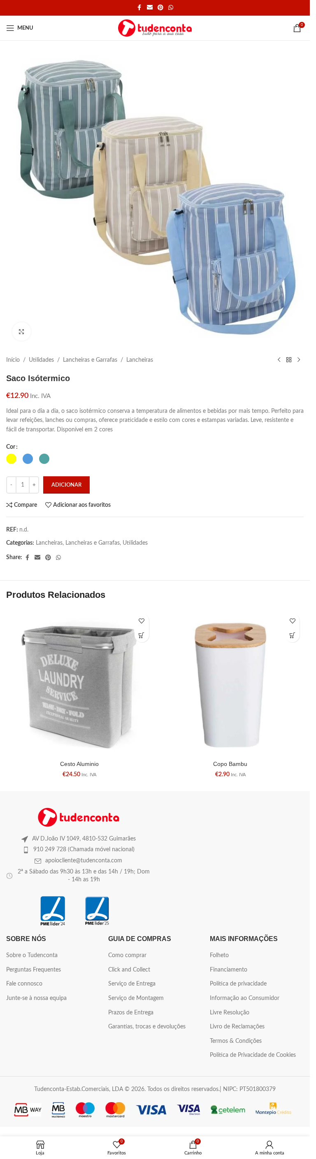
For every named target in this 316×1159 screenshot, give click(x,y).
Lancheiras (139, 360)
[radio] (11, 459)
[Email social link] (149, 8)
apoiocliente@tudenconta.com (83, 861)
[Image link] (78, 817)
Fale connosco (24, 984)
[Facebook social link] (139, 8)
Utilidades (41, 360)
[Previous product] (279, 360)
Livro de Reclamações (237, 1027)
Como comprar (127, 955)
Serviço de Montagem (136, 998)
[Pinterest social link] (160, 8)
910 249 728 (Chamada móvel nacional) (84, 849)
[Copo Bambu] (230, 682)
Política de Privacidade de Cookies (253, 1055)
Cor (10, 447)
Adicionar (66, 485)
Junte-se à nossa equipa (36, 998)
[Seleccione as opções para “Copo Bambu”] (292, 635)
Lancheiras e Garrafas (90, 360)
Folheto (219, 955)
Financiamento (228, 970)
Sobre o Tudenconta (32, 955)
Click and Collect (129, 970)
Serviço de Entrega (132, 984)
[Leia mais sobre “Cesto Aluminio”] (142, 635)
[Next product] (299, 360)
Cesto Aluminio (79, 764)
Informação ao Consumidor (244, 998)
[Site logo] (155, 28)
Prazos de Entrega (130, 1013)
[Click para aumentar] (21, 331)
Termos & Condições (236, 1041)
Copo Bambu (230, 764)
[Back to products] (289, 360)
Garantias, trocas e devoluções (147, 1027)
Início (13, 360)
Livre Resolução (229, 1013)
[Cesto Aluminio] (79, 682)
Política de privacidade (238, 984)
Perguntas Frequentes (33, 970)
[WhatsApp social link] (171, 8)
